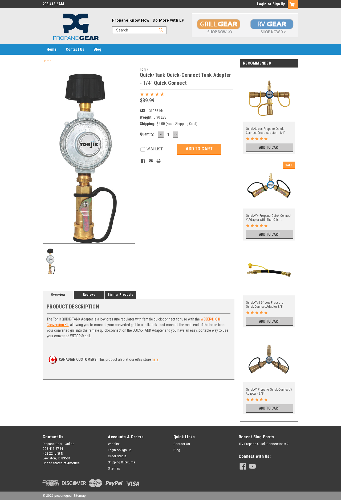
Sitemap (114, 468)
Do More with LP (169, 20)
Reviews (89, 294)
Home (51, 49)
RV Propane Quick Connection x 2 (264, 444)
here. (155, 359)
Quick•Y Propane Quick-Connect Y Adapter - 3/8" (269, 391)
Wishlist (114, 444)
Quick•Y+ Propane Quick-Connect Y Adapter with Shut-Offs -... (268, 218)
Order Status (117, 456)
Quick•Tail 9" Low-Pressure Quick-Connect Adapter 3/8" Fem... (265, 305)
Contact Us (75, 49)
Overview (58, 294)
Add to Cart (269, 147)
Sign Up (279, 4)
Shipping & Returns (121, 462)
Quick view (269, 118)
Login (261, 4)
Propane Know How (130, 20)
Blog (97, 49)
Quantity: (147, 134)
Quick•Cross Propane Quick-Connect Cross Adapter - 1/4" (265, 131)
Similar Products (120, 294)
